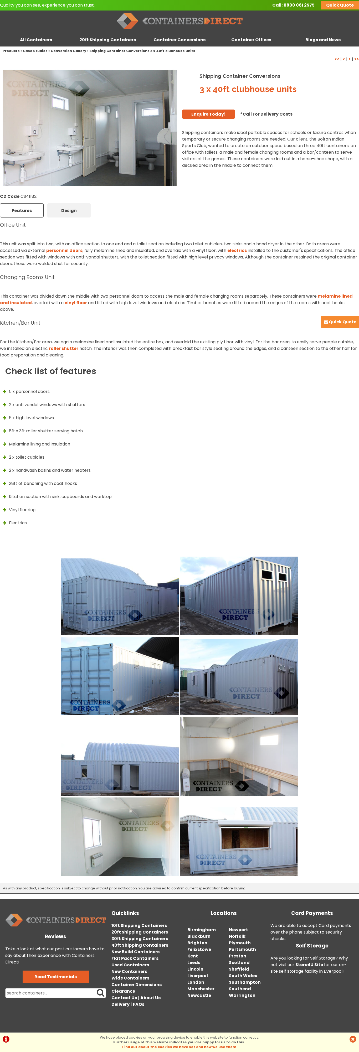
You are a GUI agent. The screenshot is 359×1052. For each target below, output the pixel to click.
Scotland (239, 963)
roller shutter (63, 348)
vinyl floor (76, 303)
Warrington (242, 995)
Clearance (123, 991)
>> (356, 59)
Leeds (193, 963)
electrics (237, 250)
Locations (224, 913)
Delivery (120, 1004)
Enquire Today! (208, 114)
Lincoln (195, 969)
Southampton (245, 982)
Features (22, 211)
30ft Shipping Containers (139, 939)
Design (69, 211)
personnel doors (64, 250)
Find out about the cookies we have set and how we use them (179, 1047)
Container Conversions (179, 40)
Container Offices (251, 40)
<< (337, 59)
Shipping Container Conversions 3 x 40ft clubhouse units (142, 51)
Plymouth (240, 943)
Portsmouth (242, 949)
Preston (237, 956)
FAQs (138, 1004)
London (195, 982)
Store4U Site (309, 965)
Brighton (197, 943)
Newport (238, 930)
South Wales (243, 976)
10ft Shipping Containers (139, 926)
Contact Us (124, 998)
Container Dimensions (136, 985)
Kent (192, 956)
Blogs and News (323, 40)
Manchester (200, 989)
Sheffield (239, 969)
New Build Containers (135, 952)
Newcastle (199, 995)
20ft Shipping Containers (107, 40)
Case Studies (35, 51)
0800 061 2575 (299, 5)
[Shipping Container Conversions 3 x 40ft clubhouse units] (90, 128)
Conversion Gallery (68, 51)
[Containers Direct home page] (179, 30)
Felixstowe (199, 949)
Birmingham (201, 930)
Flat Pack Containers (134, 958)
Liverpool (197, 976)
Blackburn (199, 936)
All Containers (36, 40)
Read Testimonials (55, 977)
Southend (240, 989)
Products (11, 51)
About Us (150, 998)
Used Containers (130, 965)
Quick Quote (340, 5)
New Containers (129, 971)
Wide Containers (130, 978)
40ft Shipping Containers (139, 945)
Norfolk (237, 936)
